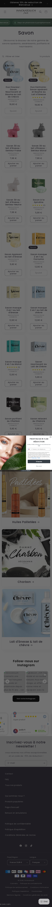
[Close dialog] (50, 437)
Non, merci (39, 466)
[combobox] (30, 449)
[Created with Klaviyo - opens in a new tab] (26, 471)
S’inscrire (39, 461)
